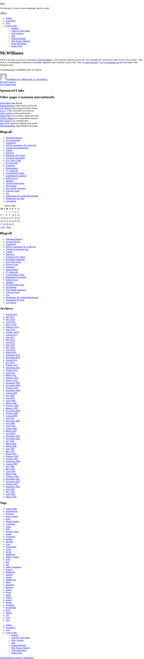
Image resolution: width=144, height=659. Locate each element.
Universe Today (13, 191)
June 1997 (10, 448)
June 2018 (10, 329)
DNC (8, 529)
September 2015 (13, 355)
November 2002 (13, 438)
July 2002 (10, 441)
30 (10, 224)
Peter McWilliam (44, 60)
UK (7, 615)
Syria (8, 610)
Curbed (9, 150)
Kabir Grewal (12, 178)
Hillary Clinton (12, 557)
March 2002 (11, 443)
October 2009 (12, 388)
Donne (9, 534)
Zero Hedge (11, 201)
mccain (9, 577)
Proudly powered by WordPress (19, 657)
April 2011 (10, 373)
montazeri (10, 585)
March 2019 (11, 324)
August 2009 (11, 393)
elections (9, 542)
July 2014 (10, 362)
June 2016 (10, 345)
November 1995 (13, 481)
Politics (9, 18)
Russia (9, 602)
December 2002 (13, 436)
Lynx (2, 110)
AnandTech (11, 143)
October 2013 (12, 365)
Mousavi (9, 587)
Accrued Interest (13, 140)
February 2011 (12, 378)
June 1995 (10, 489)
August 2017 (11, 335)
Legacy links (11, 26)
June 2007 (10, 418)
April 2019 (10, 322)
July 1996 (10, 466)
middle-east (11, 580)
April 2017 (10, 342)
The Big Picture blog (15, 183)
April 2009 (10, 400)
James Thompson (13, 567)
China (8, 526)
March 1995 (11, 497)
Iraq (7, 564)
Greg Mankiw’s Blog (15, 173)
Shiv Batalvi (5, 121)
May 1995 (10, 492)
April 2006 (10, 426)
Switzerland (11, 607)
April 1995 (10, 494)
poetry (8, 595)
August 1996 (11, 464)
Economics (10, 21)
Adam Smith (11, 509)
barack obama (12, 516)
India (8, 559)
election (9, 539)
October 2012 (12, 370)
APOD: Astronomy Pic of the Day (21, 145)
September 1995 (13, 486)
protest (9, 600)
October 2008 (12, 413)
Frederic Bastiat (7, 118)
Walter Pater (16, 46)
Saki (13, 36)
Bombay (15, 28)
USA (8, 618)
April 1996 (10, 471)
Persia (8, 592)
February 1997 (12, 456)
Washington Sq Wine (15, 198)
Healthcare (10, 554)
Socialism (10, 605)
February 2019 (12, 327)
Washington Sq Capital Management (22, 196)
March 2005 (11, 431)
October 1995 (12, 484)
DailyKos (10, 153)
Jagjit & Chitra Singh (20, 31)
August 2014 (11, 360)
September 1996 (13, 461)
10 (13, 215)
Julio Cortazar (17, 33)
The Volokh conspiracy (16, 188)
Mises (8, 582)
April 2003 (10, 433)
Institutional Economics (16, 175)
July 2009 (10, 395)
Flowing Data (12, 163)
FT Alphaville (12, 170)
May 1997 (10, 451)
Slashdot (9, 181)
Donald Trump (12, 531)
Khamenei (10, 572)
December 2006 (13, 421)
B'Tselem (10, 514)
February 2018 (12, 332)
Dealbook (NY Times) (15, 155)
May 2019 (10, 319)
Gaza (8, 544)
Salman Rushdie (18, 38)
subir (9, 79)
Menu (3, 13)
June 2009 (10, 398)
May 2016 (10, 347)
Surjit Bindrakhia (18, 43)
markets (9, 574)
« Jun (2, 227)
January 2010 (12, 380)
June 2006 (10, 423)
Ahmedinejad (12, 511)
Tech (8, 23)
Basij (8, 519)
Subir (2, 3)
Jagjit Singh (5, 103)
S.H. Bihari (5, 108)
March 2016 (11, 352)
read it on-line (91, 62)
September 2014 (13, 357)
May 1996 (10, 469)
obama (9, 590)
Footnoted (10, 165)
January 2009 (12, 408)
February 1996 (12, 476)
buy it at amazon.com (109, 62)
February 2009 (12, 405)
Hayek (9, 552)
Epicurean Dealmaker (15, 158)
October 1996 (12, 459)
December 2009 (13, 383)
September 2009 (13, 390)
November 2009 (13, 385)
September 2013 (13, 367)
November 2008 (13, 411)
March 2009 (11, 403)
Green (8, 549)
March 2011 (11, 375)
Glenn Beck (11, 547)
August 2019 (11, 314)
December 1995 (13, 479)
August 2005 (11, 428)
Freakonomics (12, 168)
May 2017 (10, 340)
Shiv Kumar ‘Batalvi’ (20, 41)
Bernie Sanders (12, 521)
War (7, 620)
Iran (7, 562)
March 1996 (11, 474)
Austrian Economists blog (17, 148)
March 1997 (11, 454)
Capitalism (10, 524)
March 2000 (11, 446)
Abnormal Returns (14, 138)
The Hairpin (11, 186)
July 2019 (10, 317)
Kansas (9, 569)
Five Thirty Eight (13, 160)
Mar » (9, 227)
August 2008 (11, 416)
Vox (7, 193)
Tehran (9, 612)
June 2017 (10, 337)
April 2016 (10, 350)
